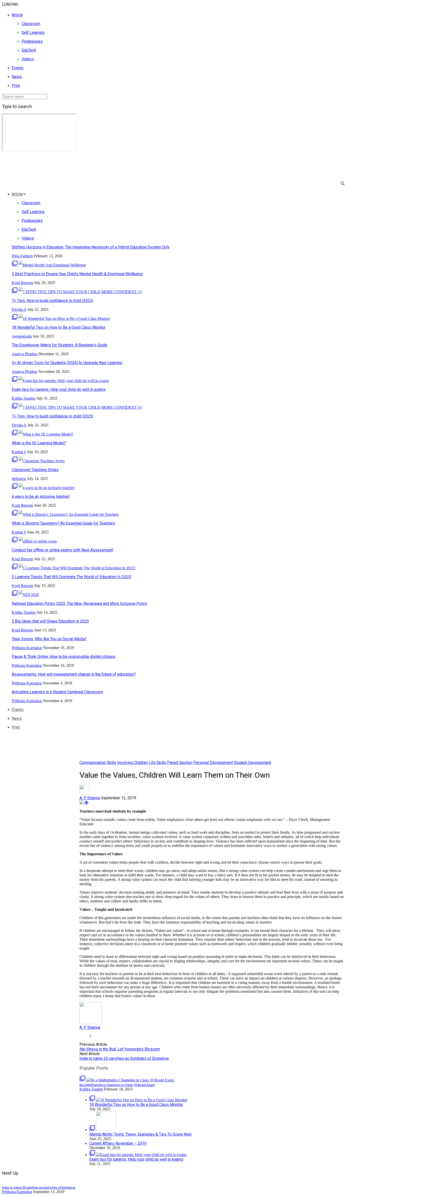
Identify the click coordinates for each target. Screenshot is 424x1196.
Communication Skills (98, 762)
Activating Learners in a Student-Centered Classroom (57, 692)
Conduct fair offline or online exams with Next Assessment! (63, 550)
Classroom (31, 23)
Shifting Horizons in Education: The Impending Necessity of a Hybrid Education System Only (91, 247)
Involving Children (132, 762)
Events (18, 68)
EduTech (29, 50)
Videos (28, 59)
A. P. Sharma (90, 798)
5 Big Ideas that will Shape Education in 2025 (50, 621)
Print (16, 85)
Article (17, 15)
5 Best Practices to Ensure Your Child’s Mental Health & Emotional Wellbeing (77, 274)
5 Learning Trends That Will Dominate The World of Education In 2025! (72, 576)
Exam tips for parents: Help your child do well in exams (59, 389)
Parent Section (179, 762)
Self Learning (33, 32)
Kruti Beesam (22, 283)
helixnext (19, 478)
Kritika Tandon (23, 398)
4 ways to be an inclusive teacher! (41, 496)
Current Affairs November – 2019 (117, 1143)
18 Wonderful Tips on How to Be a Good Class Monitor (59, 327)
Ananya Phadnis (24, 354)
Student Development (252, 762)
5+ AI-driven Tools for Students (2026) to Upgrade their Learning (67, 362)
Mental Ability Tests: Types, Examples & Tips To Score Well (140, 1134)
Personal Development (213, 762)
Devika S (19, 309)
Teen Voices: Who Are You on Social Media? (49, 639)
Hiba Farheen (22, 256)
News (17, 76)
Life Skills (157, 762)
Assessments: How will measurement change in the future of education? (74, 674)
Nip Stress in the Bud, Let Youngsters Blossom (120, 1049)
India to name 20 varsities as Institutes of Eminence (124, 1058)
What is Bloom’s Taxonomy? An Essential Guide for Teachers (63, 523)
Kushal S (19, 452)
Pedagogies (32, 41)
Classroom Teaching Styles (35, 469)
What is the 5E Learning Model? (39, 443)
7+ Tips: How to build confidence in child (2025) (52, 300)
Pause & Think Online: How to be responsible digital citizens (63, 656)
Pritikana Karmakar (27, 648)
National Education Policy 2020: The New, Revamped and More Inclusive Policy (79, 603)
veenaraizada (22, 336)
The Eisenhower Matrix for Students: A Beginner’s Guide (59, 345)
